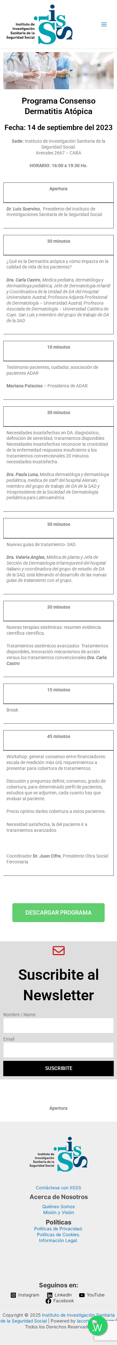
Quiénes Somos (58, 1206)
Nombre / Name (19, 1014)
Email (8, 1039)
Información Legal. (58, 1240)
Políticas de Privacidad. (58, 1228)
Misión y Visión (58, 1212)
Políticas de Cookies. (58, 1234)
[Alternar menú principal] (104, 24)
